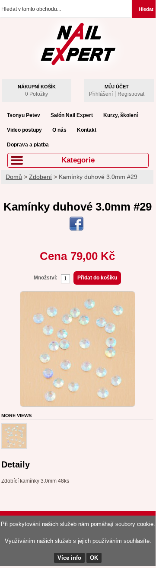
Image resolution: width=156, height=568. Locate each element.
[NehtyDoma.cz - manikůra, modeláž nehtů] (78, 39)
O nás (59, 130)
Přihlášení (101, 94)
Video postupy (24, 130)
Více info (69, 558)
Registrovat (131, 94)
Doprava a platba (28, 145)
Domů (14, 176)
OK (94, 558)
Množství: (45, 278)
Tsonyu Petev (23, 115)
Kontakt (86, 130)
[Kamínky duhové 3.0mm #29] (77, 295)
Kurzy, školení (120, 115)
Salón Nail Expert (72, 115)
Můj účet (117, 86)
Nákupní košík (37, 86)
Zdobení (40, 176)
